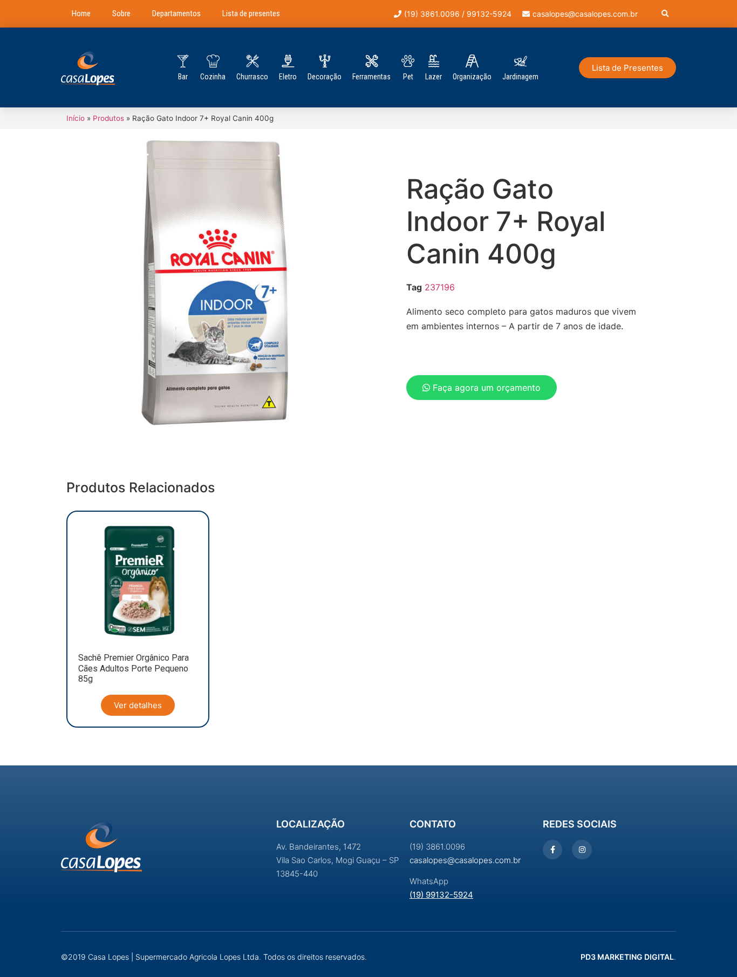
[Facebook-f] (552, 849)
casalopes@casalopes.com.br (465, 860)
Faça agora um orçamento (485, 387)
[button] (665, 14)
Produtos (108, 118)
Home (81, 13)
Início (75, 118)
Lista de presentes (251, 13)
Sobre (121, 13)
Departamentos (176, 13)
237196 (440, 287)
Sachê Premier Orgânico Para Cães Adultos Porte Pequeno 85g (133, 668)
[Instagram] (581, 849)
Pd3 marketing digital (627, 956)
